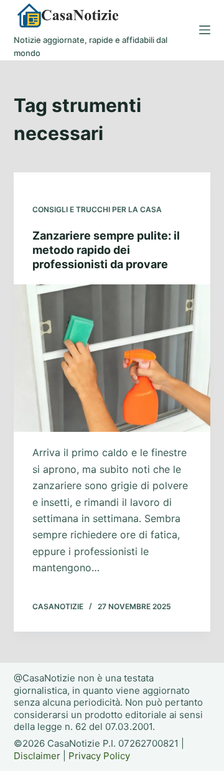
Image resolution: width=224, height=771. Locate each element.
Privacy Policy (99, 756)
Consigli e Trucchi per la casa (97, 209)
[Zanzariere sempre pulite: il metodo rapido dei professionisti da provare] (112, 358)
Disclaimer (37, 756)
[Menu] (204, 29)
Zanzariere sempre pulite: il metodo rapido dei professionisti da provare (106, 250)
